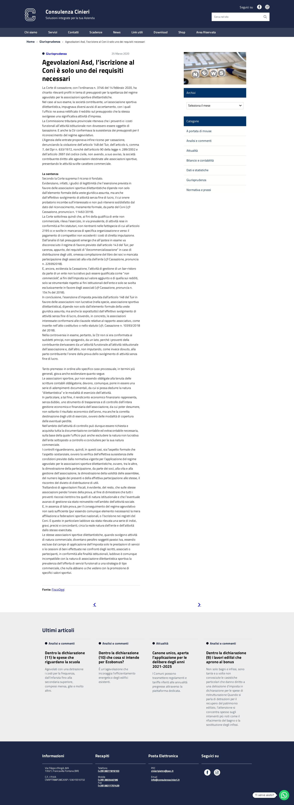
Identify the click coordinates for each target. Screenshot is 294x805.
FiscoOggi (58, 589)
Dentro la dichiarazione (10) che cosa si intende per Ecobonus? (119, 657)
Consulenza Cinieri (70, 14)
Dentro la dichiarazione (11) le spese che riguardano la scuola (65, 657)
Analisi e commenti (198, 140)
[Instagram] (267, 7)
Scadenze (95, 32)
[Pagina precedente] (94, 605)
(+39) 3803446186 (108, 780)
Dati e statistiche (197, 170)
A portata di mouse (198, 131)
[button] (284, 795)
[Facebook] (259, 7)
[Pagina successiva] (199, 605)
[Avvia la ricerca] (265, 17)
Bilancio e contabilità (200, 160)
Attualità (192, 150)
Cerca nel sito (221, 16)
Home (31, 41)
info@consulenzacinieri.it (165, 780)
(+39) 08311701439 (108, 785)
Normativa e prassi (198, 190)
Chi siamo (30, 32)
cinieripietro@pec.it (162, 771)
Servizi (52, 32)
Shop (181, 32)
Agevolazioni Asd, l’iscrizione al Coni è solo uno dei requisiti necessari (88, 70)
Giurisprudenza (49, 41)
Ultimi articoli (58, 630)
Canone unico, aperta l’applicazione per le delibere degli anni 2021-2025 (170, 659)
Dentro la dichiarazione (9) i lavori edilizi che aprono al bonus (226, 657)
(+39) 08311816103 (108, 771)
